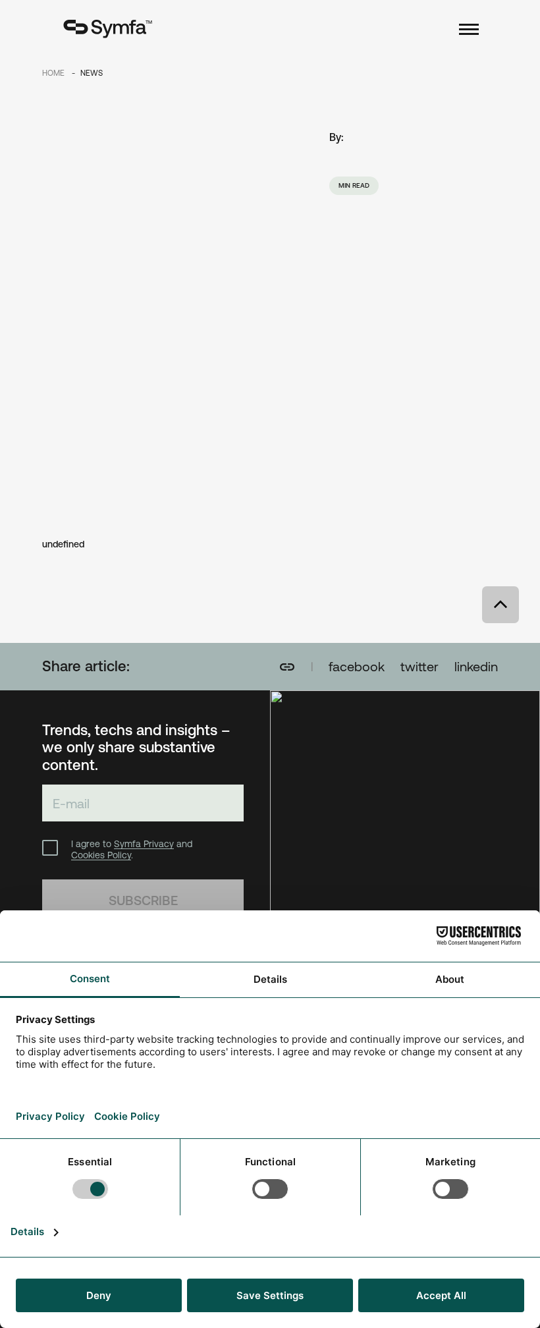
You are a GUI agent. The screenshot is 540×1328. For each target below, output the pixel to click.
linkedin (476, 666)
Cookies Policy (101, 855)
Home (54, 73)
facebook (357, 666)
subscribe (143, 900)
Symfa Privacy (144, 844)
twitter (419, 666)
